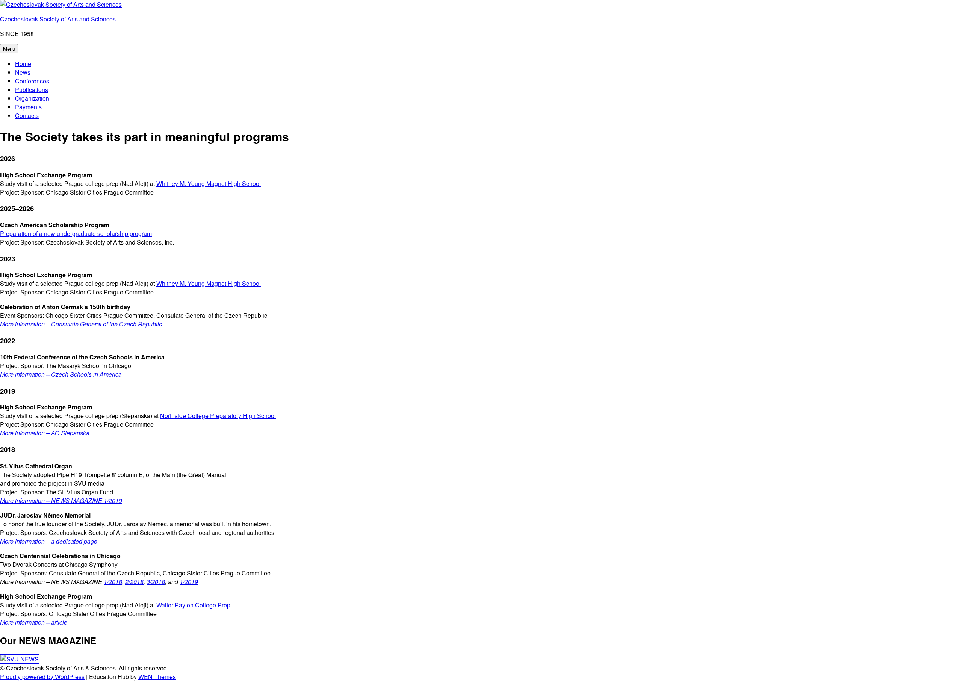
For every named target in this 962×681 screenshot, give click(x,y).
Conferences (32, 81)
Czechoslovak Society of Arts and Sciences (58, 19)
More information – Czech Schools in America (61, 374)
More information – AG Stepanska (44, 433)
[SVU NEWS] (19, 659)
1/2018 (113, 581)
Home (23, 63)
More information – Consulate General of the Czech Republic (81, 324)
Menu (9, 48)
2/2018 (134, 581)
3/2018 (156, 581)
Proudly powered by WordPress (42, 676)
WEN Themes (157, 676)
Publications (31, 89)
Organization (32, 98)
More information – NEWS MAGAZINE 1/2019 (61, 500)
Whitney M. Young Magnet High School (208, 183)
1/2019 (189, 581)
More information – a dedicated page (48, 541)
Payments (28, 107)
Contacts (27, 115)
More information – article (33, 622)
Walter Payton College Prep (193, 605)
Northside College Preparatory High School (218, 415)
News (22, 72)
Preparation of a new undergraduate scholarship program (76, 233)
